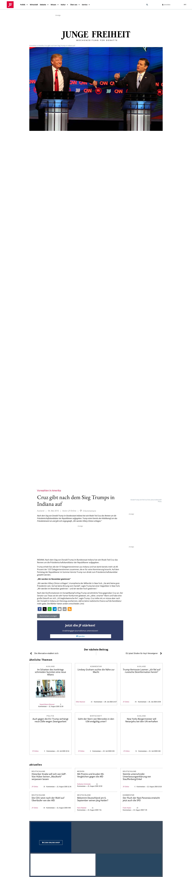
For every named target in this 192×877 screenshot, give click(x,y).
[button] (147, 4)
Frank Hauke (127, 808)
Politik (22, 5)
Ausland (40, 511)
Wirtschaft (34, 5)
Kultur (63, 5)
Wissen (53, 5)
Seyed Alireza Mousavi (47, 704)
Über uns (73, 5)
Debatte (43, 5)
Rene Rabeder (81, 808)
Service (84, 5)
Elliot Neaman (80, 702)
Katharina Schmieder (84, 784)
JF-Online (126, 702)
